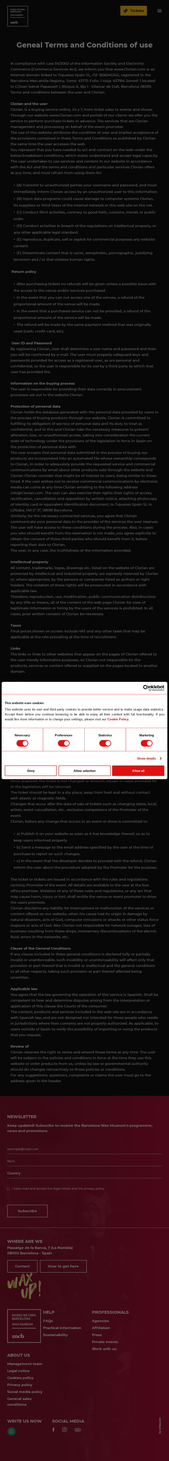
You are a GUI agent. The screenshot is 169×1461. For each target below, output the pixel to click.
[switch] (64, 743)
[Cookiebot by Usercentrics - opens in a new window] (146, 688)
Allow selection (85, 771)
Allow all (138, 771)
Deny (31, 771)
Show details (146, 758)
